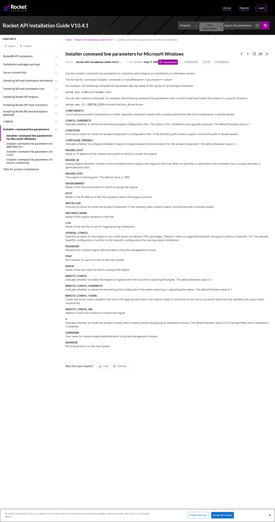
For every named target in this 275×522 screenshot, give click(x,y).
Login (261, 8)
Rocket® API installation (18, 56)
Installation (223, 61)
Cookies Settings (198, 515)
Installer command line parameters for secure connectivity (29, 161)
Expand (11, 46)
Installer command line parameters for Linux (29, 153)
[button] (221, 27)
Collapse (27, 46)
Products (185, 25)
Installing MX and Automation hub (23, 88)
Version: (69, 61)
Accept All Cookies (222, 515)
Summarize (170, 62)
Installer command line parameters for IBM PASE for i (29, 145)
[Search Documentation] (265, 25)
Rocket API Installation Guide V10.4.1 (94, 39)
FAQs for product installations (21, 169)
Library (226, 8)
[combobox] (226, 25)
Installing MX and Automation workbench (28, 80)
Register (245, 8)
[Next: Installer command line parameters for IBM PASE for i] (248, 54)
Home (68, 39)
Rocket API (192, 61)
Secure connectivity (14, 72)
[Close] (269, 515)
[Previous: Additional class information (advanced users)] (241, 54)
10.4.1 (207, 61)
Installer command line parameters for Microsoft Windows (29, 137)
